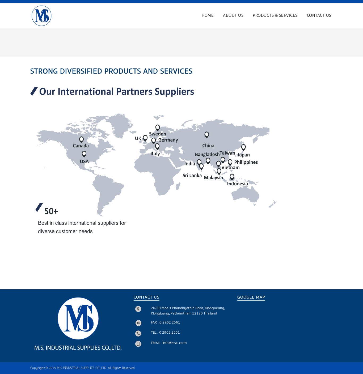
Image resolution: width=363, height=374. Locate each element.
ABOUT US (233, 15)
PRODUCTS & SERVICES (275, 15)
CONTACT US (319, 15)
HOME (208, 15)
